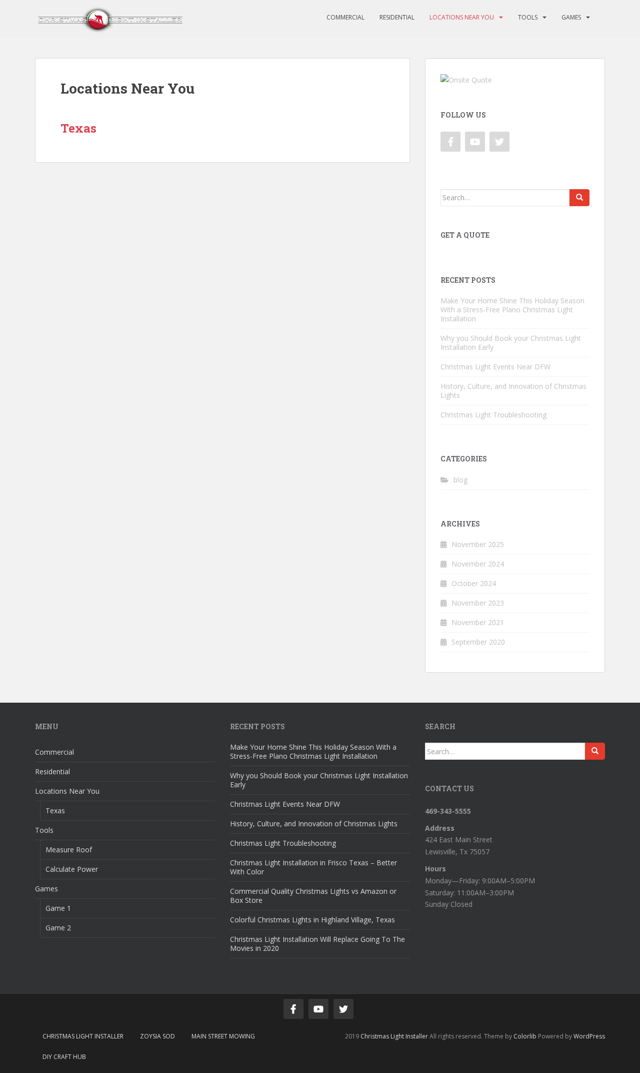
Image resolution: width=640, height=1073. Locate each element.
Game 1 (58, 908)
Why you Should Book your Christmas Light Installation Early (510, 342)
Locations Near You (462, 17)
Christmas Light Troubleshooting (493, 414)
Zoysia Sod (157, 1036)
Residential (397, 17)
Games (571, 17)
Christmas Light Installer (83, 1036)
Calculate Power (72, 869)
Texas (78, 128)
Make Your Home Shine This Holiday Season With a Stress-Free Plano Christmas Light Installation (512, 309)
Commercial (345, 17)
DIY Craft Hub (64, 1056)
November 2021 (478, 622)
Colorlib (525, 1036)
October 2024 (474, 583)
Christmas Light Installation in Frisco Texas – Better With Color (313, 867)
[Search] (580, 197)
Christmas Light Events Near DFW (495, 366)
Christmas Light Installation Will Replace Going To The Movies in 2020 (317, 943)
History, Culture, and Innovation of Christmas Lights (513, 390)
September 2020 (478, 642)
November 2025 (478, 544)
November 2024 (478, 564)
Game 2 (58, 927)
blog (461, 479)
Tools (528, 17)
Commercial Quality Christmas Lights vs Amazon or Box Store (313, 895)
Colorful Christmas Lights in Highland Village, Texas (312, 919)
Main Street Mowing (223, 1036)
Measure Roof (69, 849)
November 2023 (478, 603)
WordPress (589, 1036)
